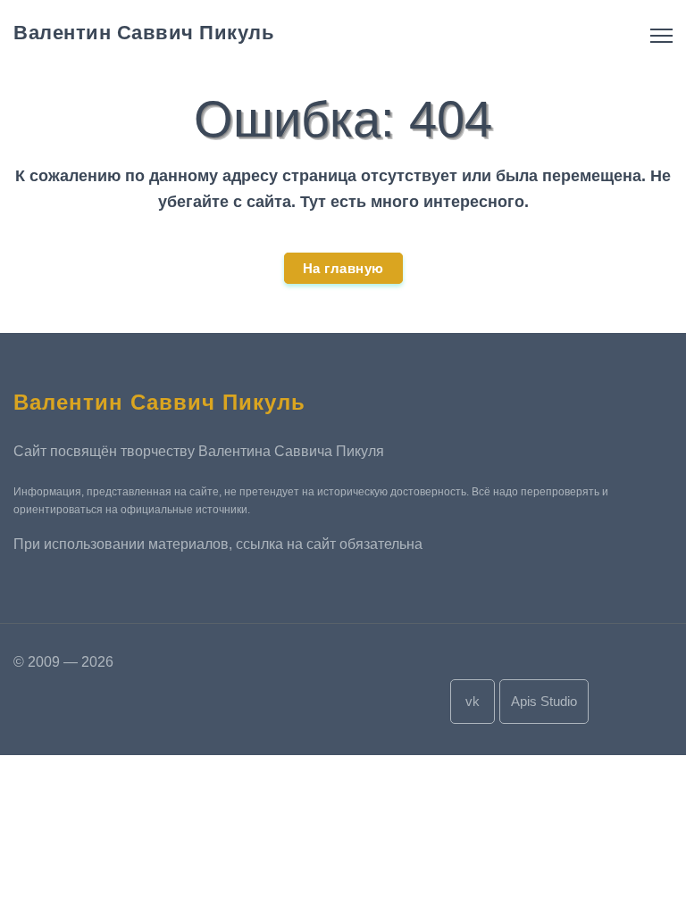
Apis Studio (544, 701)
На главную (343, 268)
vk (472, 701)
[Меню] (661, 37)
